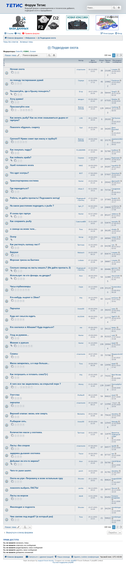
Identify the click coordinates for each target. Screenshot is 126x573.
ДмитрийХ (116, 181)
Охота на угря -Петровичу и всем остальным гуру (36, 478)
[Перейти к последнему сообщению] (119, 69)
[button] (121, 55)
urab (113, 335)
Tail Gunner (116, 118)
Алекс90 (81, 309)
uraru (114, 309)
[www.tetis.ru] (14, 5)
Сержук (81, 80)
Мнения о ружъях (19, 342)
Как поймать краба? (20, 157)
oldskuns (115, 214)
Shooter (81, 479)
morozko (115, 221)
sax (113, 454)
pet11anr (115, 298)
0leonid (114, 488)
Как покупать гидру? (21, 149)
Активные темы (26, 42)
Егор (81, 91)
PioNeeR (81, 395)
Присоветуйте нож (19, 106)
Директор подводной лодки (116, 434)
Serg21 (114, 91)
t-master (115, 69)
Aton (81, 276)
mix (81, 327)
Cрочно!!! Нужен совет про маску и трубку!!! (33, 138)
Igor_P (81, 206)
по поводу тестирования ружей (26, 80)
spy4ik (114, 446)
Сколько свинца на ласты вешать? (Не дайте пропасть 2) (40, 267)
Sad (81, 128)
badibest (115, 150)
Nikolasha (81, 414)
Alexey (81, 384)
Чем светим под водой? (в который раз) (31, 516)
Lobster (81, 260)
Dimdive (114, 99)
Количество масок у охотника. (26, 432)
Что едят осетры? (19, 173)
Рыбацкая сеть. (18, 421)
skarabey (115, 414)
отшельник (81, 69)
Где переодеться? (19, 188)
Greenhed (115, 173)
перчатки (15, 402)
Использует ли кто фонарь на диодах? (30, 275)
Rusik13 (115, 198)
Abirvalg (115, 422)
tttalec (114, 327)
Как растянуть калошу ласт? (25, 244)
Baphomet (115, 158)
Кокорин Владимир (116, 497)
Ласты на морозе (19, 495)
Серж (81, 287)
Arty (80, 298)
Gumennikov (116, 287)
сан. (113, 245)
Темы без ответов (10, 42)
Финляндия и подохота (22, 507)
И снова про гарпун (20, 213)
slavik (81, 496)
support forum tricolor (46, 560)
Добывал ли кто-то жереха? (24, 461)
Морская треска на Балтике (24, 260)
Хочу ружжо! (16, 99)
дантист (115, 268)
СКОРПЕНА (116, 461)
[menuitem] (17, 33)
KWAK (26, 51)
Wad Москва (116, 375)
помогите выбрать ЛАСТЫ (24, 488)
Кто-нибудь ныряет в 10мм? (25, 297)
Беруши (14, 252)
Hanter (81, 181)
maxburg (115, 107)
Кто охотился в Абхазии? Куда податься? (32, 327)
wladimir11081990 (118, 139)
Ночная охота (17, 69)
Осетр (13, 236)
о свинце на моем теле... (23, 229)
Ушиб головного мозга (22, 165)
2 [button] (117, 55)
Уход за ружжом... (19, 335)
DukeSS (19, 51)
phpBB (73, 560)
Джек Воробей (115, 128)
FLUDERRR (80, 150)
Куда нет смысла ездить (23, 316)
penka (81, 488)
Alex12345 (116, 276)
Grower (33, 51)
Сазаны (14, 354)
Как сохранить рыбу (21, 221)
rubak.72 (115, 237)
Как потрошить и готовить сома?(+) (29, 374)
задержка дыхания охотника (25, 453)
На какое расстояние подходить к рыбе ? (32, 206)
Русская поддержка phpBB (63, 562)
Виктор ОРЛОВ (81, 108)
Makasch (81, 252)
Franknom (115, 80)
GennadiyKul (116, 384)
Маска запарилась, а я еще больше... (29, 363)
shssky (114, 229)
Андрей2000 (117, 479)
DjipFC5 (114, 316)
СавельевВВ (81, 221)
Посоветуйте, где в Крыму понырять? (30, 91)
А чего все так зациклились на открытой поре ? (35, 384)
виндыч (81, 99)
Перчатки (15, 308)
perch (81, 471)
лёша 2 (81, 189)
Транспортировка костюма (24, 180)
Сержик (81, 158)
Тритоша (80, 245)
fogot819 (115, 165)
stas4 (114, 343)
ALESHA (81, 316)
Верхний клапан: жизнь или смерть (29, 413)
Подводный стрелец (80, 199)
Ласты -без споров (20, 445)
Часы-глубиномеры (20, 286)
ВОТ (81, 173)
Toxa (81, 229)
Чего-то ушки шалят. (21, 470)
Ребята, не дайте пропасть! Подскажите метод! (35, 198)
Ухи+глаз (14, 395)
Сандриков (116, 189)
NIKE (81, 165)
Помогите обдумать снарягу (25, 127)
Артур (81, 237)
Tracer (81, 454)
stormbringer (116, 507)
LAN (81, 118)
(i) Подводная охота (63, 47)
